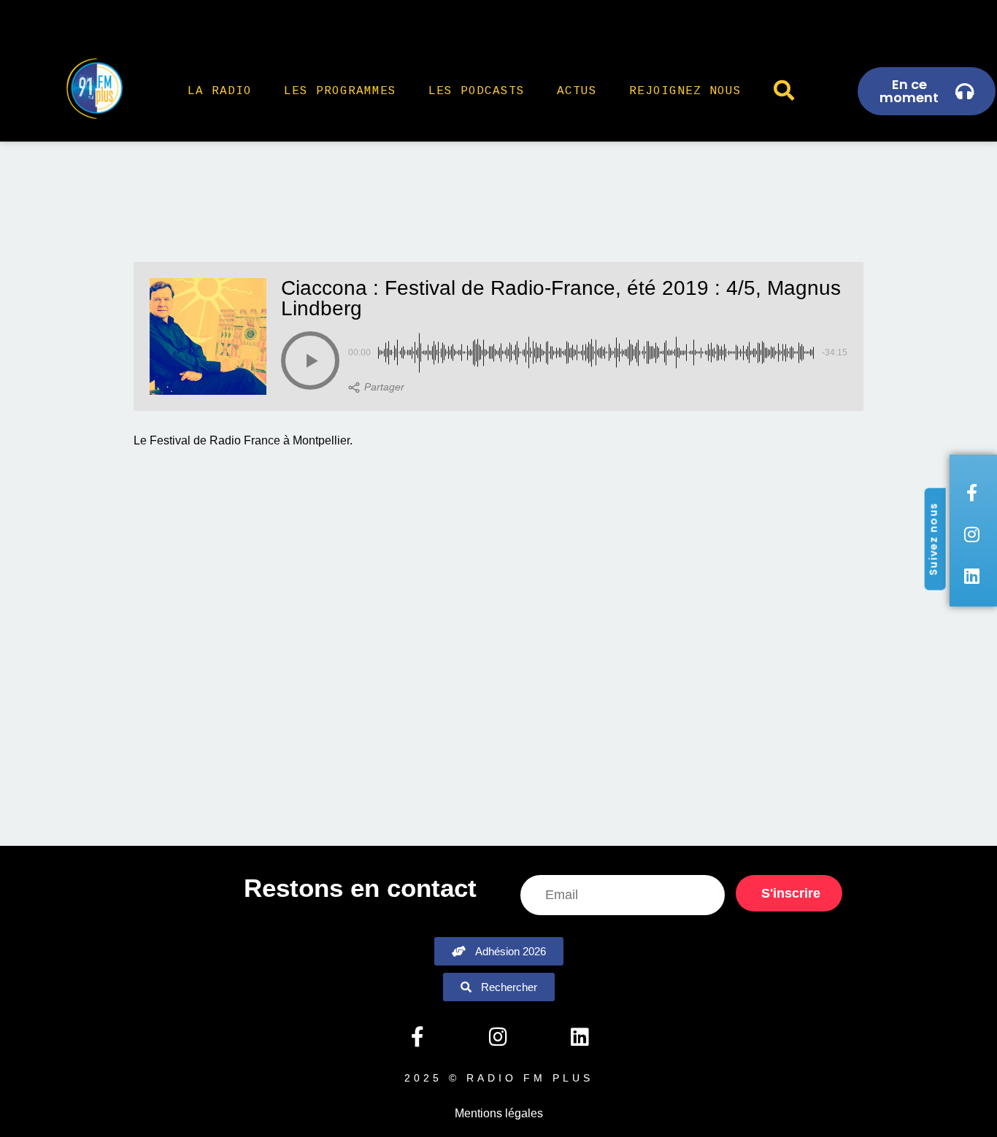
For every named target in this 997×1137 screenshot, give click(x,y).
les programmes (340, 91)
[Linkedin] (579, 1037)
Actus (577, 91)
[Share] (376, 387)
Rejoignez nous (685, 91)
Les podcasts (476, 91)
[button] (310, 360)
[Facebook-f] (416, 1037)
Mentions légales (499, 1113)
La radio (220, 91)
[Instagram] (498, 1037)
